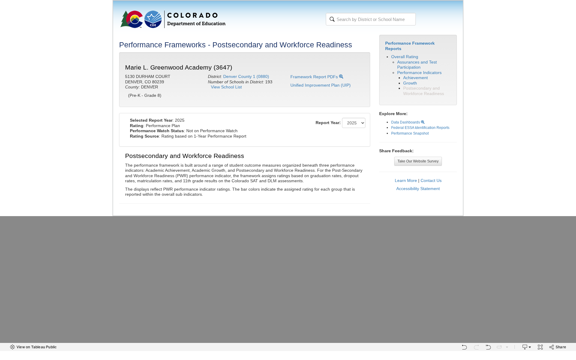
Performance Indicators (419, 72)
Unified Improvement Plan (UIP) (320, 85)
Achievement (415, 77)
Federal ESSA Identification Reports (420, 128)
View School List (226, 87)
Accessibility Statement (418, 188)
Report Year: (328, 122)
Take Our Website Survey (418, 161)
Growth (410, 83)
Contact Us (431, 180)
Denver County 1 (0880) (246, 76)
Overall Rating (404, 56)
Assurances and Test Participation (417, 65)
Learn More (406, 180)
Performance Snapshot (410, 133)
